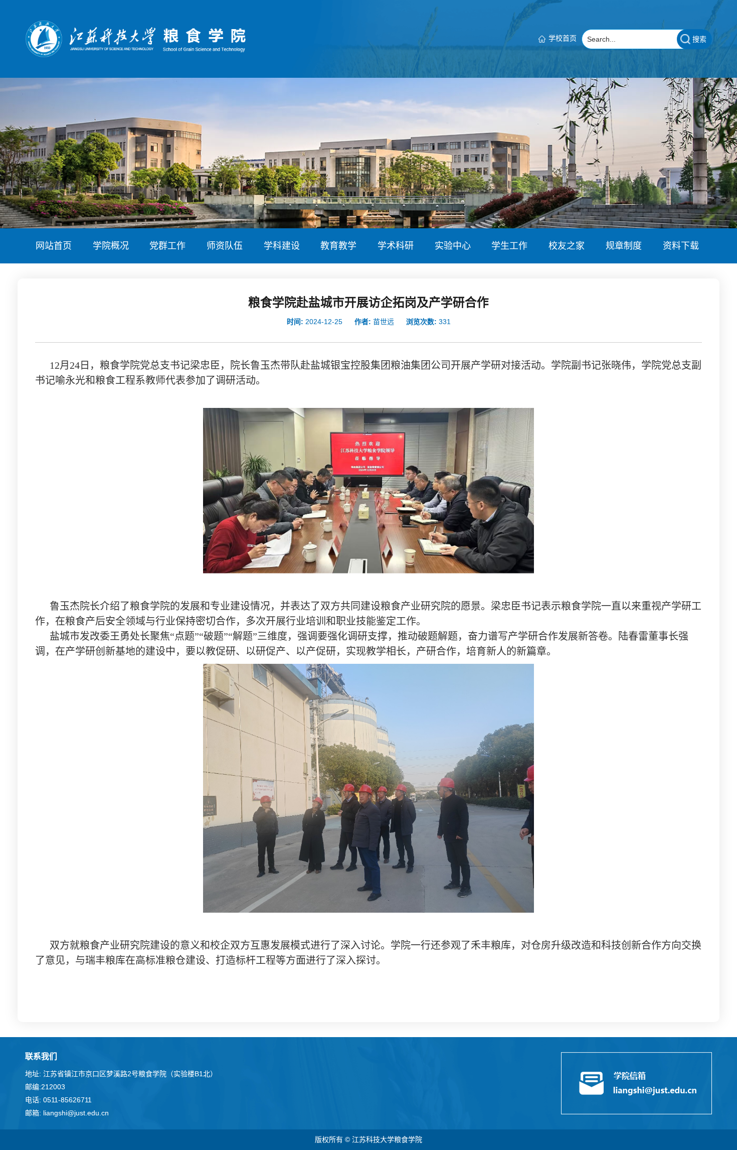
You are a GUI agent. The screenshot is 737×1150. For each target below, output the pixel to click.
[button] (53, 245)
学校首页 (562, 38)
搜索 (699, 39)
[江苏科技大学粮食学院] (135, 38)
